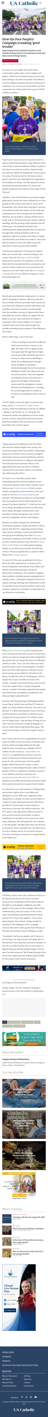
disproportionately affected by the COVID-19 (20, 777)
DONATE (6, 1356)
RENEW (6, 1360)
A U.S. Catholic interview (22, 1230)
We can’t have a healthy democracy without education (24, 1123)
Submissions (29, 1386)
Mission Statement (9, 1376)
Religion (16, 1226)
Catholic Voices (19, 1215)
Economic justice (27, 1022)
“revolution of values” (24, 405)
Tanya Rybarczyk (18, 1244)
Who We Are (6, 1379)
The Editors (17, 1256)
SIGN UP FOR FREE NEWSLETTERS (20, 1365)
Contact (27, 1382)
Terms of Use (36, 1402)
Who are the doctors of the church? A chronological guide (28, 1252)
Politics (37, 1022)
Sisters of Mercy (26, 257)
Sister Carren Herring (16, 650)
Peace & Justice (10, 61)
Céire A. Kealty (23, 1097)
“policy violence (20, 555)
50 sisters (37, 535)
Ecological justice (14, 1022)
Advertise (27, 1379)
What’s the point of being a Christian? (28, 1228)
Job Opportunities (9, 1386)
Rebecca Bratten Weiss (23, 1158)
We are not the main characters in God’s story (24, 1154)
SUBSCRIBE (8, 1352)
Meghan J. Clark (23, 1128)
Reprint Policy (7, 1382)
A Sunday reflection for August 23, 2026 (29, 1217)
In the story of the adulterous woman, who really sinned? (28, 1241)
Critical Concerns (21, 488)
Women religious (19, 1026)
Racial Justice (7, 1026)
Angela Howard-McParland (12, 64)
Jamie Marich (17, 1219)
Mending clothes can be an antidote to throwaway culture (24, 1092)
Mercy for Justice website (24, 494)
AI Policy (27, 1376)
